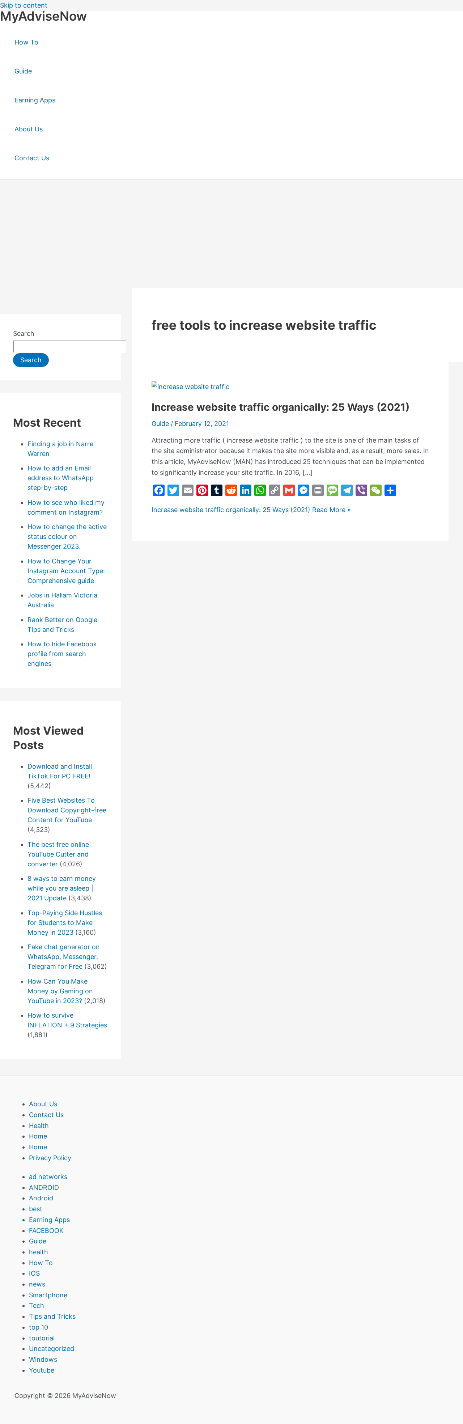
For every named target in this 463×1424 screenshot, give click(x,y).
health (38, 1252)
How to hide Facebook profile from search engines (62, 653)
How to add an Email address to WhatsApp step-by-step (60, 477)
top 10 (38, 1327)
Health (39, 1125)
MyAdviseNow (43, 16)
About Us (28, 129)
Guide (23, 71)
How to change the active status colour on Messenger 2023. (67, 536)
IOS (34, 1273)
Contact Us (31, 158)
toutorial (42, 1338)
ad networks (48, 1176)
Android (41, 1198)
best (35, 1209)
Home (38, 1136)
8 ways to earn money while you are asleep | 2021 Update (61, 888)
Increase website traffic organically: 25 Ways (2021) (280, 407)
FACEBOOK (46, 1230)
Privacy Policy (50, 1158)
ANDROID (44, 1187)
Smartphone (48, 1295)
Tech (36, 1305)
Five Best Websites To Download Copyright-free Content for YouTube (66, 810)
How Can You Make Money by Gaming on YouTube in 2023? (60, 991)
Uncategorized (51, 1348)
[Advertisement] (231, 233)
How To (26, 42)
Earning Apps (34, 100)
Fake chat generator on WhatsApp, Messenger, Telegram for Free (63, 956)
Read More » (251, 510)
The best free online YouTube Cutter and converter (58, 854)
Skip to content (23, 5)
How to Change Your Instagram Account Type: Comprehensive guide (66, 570)
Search (23, 333)
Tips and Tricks (52, 1316)
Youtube (41, 1370)
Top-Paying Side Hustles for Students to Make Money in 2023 (64, 922)
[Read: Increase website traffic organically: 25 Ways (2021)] (190, 386)
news (37, 1284)
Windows (43, 1359)
